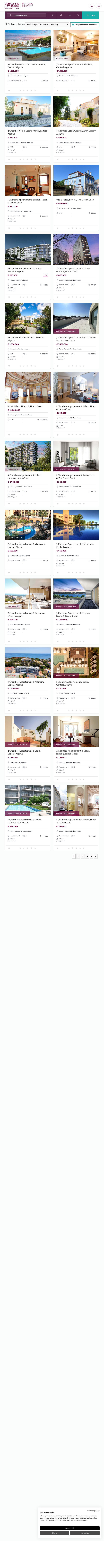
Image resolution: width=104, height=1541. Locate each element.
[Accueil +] (19, 6)
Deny (54, 1533)
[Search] (90, 14)
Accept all (69, 1528)
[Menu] (99, 6)
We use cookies (47, 1513)
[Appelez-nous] (91, 6)
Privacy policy (93, 1511)
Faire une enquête (39, 57)
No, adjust (85, 1533)
